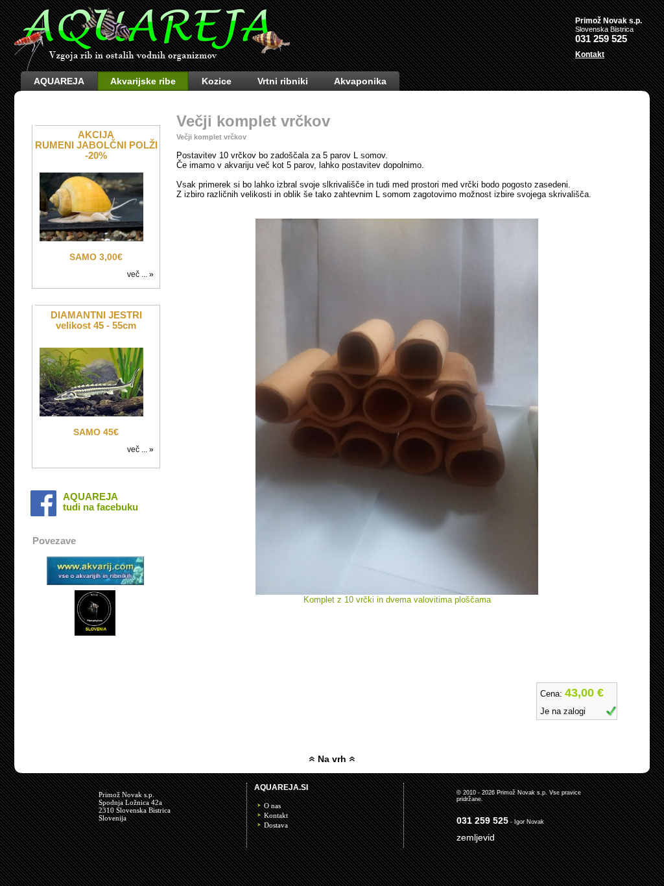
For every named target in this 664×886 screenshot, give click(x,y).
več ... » (142, 274)
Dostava (276, 825)
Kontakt (276, 815)
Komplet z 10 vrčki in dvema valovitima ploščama (397, 600)
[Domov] (152, 68)
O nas (272, 805)
